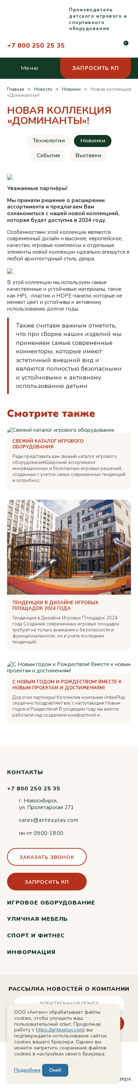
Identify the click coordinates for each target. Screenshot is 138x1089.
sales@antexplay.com (49, 820)
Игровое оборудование (51, 903)
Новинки (92, 141)
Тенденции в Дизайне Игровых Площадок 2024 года (55, 606)
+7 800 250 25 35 (36, 45)
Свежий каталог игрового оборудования (48, 444)
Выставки (88, 155)
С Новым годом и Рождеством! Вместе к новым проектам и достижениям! (67, 685)
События (48, 155)
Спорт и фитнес (36, 936)
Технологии (49, 141)
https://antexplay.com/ (60, 1029)
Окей (55, 1070)
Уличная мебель (37, 919)
